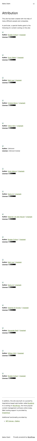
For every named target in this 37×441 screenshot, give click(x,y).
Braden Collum (13, 35)
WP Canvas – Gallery (13, 421)
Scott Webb (12, 57)
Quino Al (11, 194)
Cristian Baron (13, 103)
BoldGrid (31, 403)
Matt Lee (11, 80)
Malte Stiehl (6, 4)
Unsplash (22, 35)
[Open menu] (34, 4)
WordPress (16, 406)
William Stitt (12, 353)
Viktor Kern (12, 126)
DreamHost (6, 413)
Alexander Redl (13, 330)
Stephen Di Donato (14, 308)
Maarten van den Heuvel (16, 217)
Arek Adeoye (12, 171)
